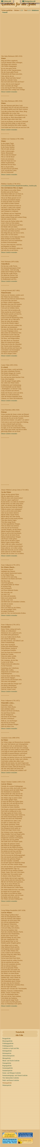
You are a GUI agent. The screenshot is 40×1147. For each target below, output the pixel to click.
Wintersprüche (6, 1085)
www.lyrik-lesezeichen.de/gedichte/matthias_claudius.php (19, 185)
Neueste (4, 12)
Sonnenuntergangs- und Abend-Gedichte (14, 1075)
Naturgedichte (6, 1063)
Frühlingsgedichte (7, 1043)
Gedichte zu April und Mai (10, 1048)
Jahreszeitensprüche (8, 1056)
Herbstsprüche (6, 1053)
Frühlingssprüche (7, 1046)
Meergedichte (6, 1058)
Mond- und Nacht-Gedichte (10, 1060)
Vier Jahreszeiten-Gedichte (10, 1078)
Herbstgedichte (7, 1051)
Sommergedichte (7, 1068)
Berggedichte (6, 1038)
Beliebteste (35, 10)
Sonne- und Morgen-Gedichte (11, 1073)
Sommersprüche (7, 1070)
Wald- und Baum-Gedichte (10, 1080)
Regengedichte (7, 1065)
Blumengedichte (7, 1041)
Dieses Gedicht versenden (9, 92)
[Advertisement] (20, 34)
